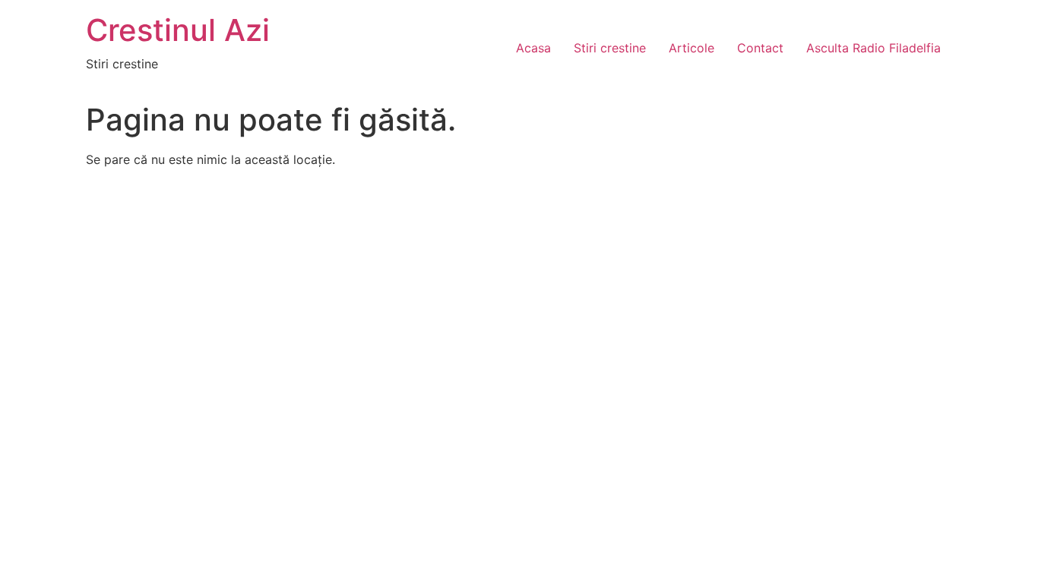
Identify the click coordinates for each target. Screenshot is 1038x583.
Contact (760, 47)
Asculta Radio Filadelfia (873, 47)
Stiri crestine (610, 47)
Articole (691, 47)
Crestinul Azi (178, 30)
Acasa (533, 47)
